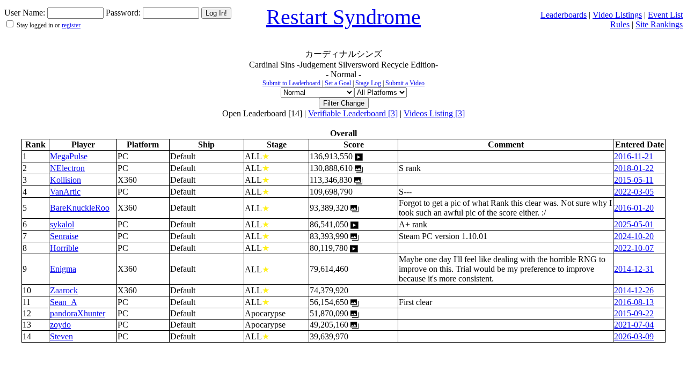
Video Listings (617, 14)
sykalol (62, 224)
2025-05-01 (634, 224)
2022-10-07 (634, 248)
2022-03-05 (634, 191)
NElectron (67, 168)
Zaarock (64, 290)
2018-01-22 (634, 168)
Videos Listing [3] (434, 113)
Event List (665, 14)
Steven (61, 336)
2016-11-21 (633, 156)
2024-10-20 (634, 236)
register (71, 25)
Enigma (63, 268)
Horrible (64, 248)
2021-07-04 (634, 324)
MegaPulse (68, 156)
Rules (620, 24)
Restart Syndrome (343, 17)
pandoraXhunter (77, 313)
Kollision (65, 179)
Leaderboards (563, 14)
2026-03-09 (634, 336)
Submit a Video (405, 83)
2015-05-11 (633, 179)
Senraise (64, 236)
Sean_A (63, 302)
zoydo (60, 324)
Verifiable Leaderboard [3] (353, 113)
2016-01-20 (634, 207)
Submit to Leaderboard (291, 83)
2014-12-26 (634, 290)
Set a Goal (338, 83)
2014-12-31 (634, 268)
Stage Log (368, 83)
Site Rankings (659, 24)
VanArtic (65, 191)
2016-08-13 (634, 302)
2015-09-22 (634, 313)
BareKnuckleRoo (79, 207)
